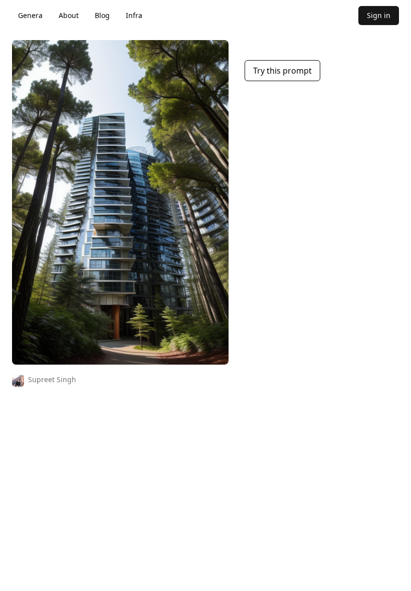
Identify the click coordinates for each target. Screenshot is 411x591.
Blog (102, 15)
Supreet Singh (52, 379)
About (69, 15)
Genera (30, 15)
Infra (134, 15)
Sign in (378, 15)
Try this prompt (282, 70)
